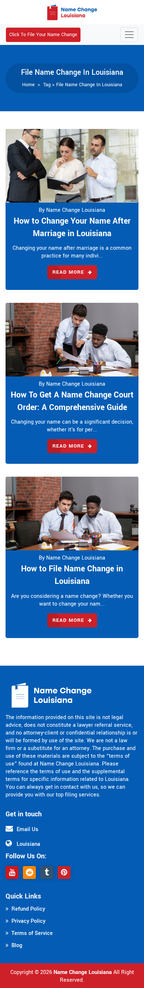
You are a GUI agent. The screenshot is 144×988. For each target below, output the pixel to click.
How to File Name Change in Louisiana (72, 575)
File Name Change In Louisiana (89, 84)
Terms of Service (32, 933)
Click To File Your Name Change (43, 34)
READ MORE (68, 272)
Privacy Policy (28, 921)
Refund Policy (28, 909)
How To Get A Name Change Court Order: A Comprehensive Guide (72, 401)
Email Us (27, 829)
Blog (16, 945)
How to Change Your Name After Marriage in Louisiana (72, 227)
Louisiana (28, 844)
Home (28, 84)
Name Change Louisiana (83, 972)
